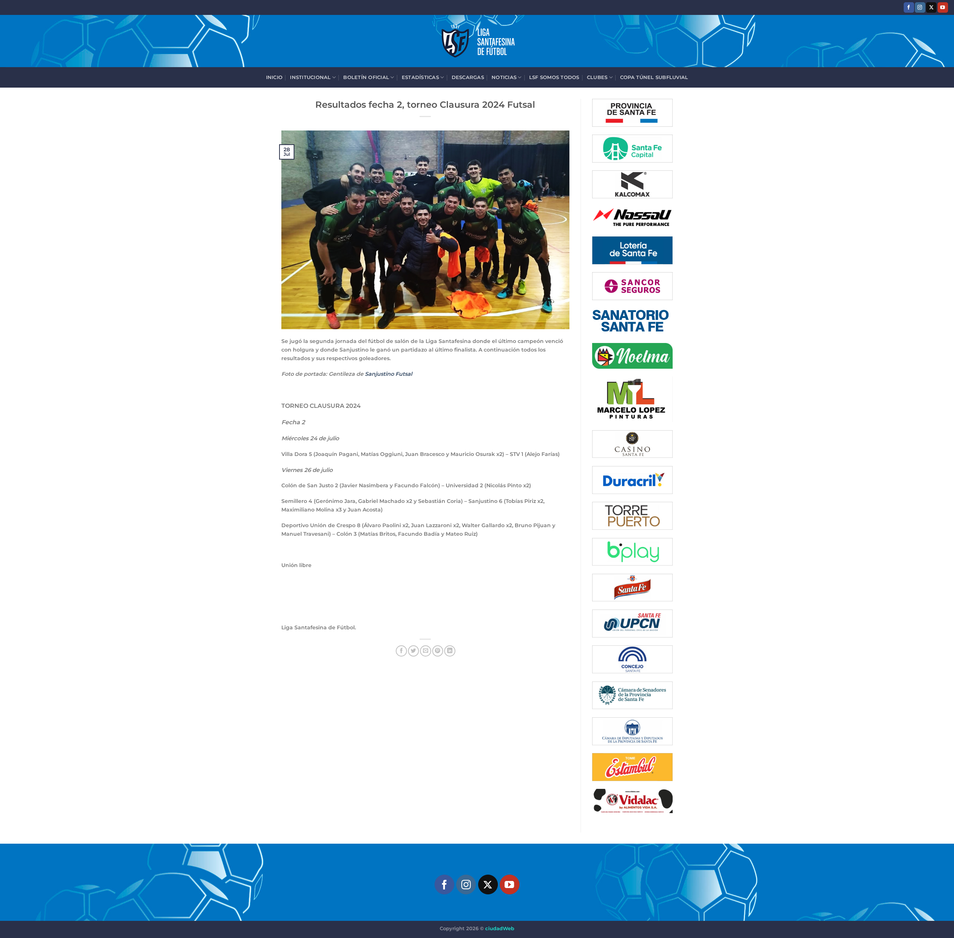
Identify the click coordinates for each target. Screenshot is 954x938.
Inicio (274, 77)
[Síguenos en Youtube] (943, 7)
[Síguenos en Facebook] (909, 7)
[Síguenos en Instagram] (920, 7)
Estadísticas (420, 77)
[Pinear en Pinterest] (437, 651)
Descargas (468, 77)
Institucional (310, 77)
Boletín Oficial (366, 77)
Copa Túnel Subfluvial (654, 77)
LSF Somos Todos (554, 77)
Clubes (597, 77)
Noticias (504, 77)
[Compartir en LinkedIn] (449, 651)
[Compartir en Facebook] (401, 651)
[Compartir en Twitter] (413, 651)
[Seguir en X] (931, 7)
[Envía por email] (425, 651)
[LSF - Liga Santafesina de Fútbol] (477, 41)
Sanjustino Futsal (388, 374)
